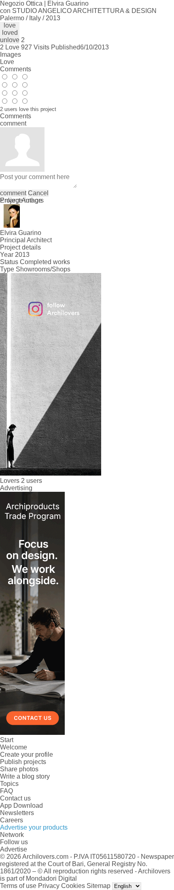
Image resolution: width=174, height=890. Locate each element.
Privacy (48, 885)
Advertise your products (34, 827)
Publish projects (23, 761)
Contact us (15, 798)
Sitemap (98, 885)
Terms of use (18, 885)
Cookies (73, 885)
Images (10, 54)
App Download (21, 805)
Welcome (13, 747)
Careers (11, 820)
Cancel (38, 193)
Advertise (13, 849)
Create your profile (26, 754)
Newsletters (17, 812)
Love (7, 61)
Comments (15, 69)
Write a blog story (25, 776)
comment (13, 193)
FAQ (6, 791)
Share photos (19, 769)
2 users (31, 480)
